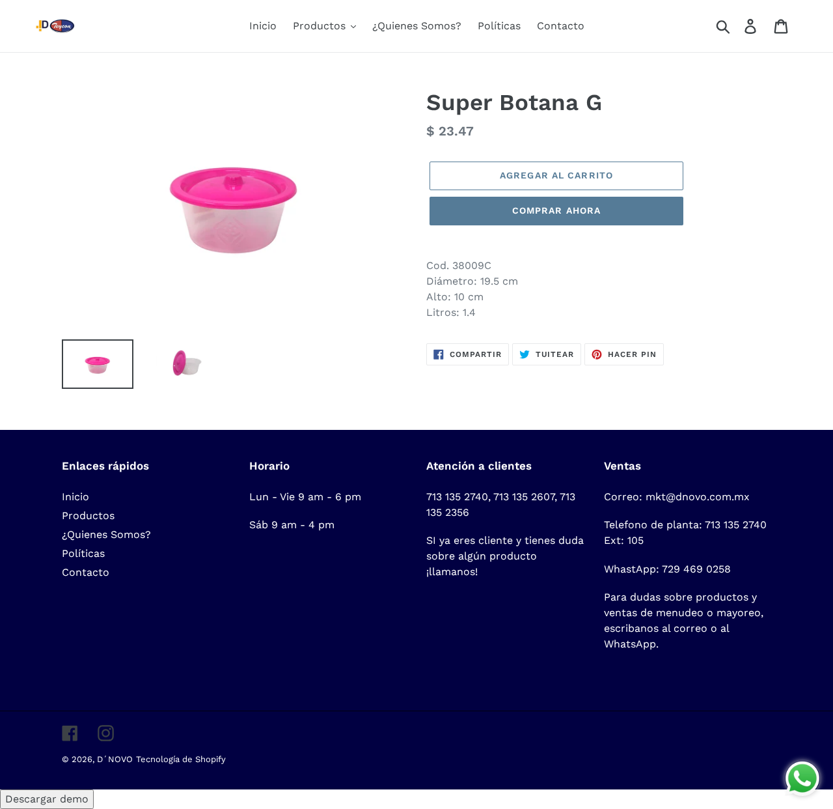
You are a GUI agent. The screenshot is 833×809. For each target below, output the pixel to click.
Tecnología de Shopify (181, 759)
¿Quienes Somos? (106, 534)
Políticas (83, 553)
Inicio (75, 496)
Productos (88, 515)
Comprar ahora (556, 210)
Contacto (85, 572)
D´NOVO (115, 759)
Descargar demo (47, 799)
